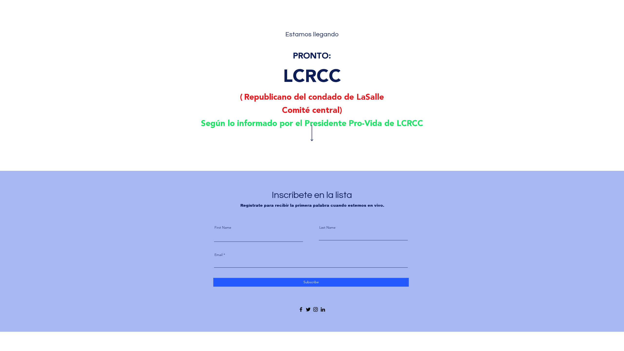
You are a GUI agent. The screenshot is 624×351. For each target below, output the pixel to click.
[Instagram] (315, 309)
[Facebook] (301, 309)
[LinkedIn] (323, 309)
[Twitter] (308, 309)
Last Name (327, 227)
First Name (222, 227)
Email (218, 254)
